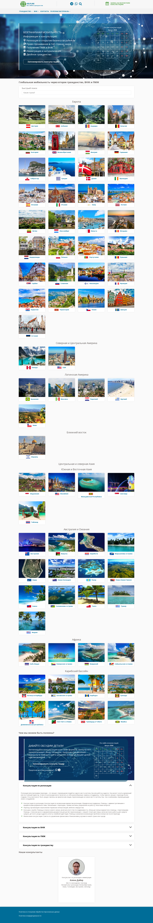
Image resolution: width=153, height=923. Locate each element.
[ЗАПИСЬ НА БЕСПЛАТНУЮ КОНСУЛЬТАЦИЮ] (107, 3)
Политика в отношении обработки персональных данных (39, 912)
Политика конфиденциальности (30, 916)
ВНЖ (35, 11)
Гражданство (25, 11)
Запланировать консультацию (43, 61)
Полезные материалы (59, 11)
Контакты (44, 11)
